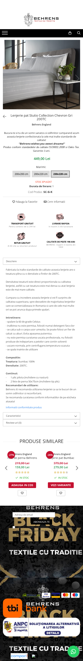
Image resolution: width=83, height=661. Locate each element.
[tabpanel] (41, 74)
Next (77, 78)
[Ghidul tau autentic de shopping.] (19, 656)
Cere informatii (56, 201)
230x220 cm (60, 174)
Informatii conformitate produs (24, 407)
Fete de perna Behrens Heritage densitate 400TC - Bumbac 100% (22, 458)
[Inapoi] (3, 116)
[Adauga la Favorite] (22, 493)
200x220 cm (40, 174)
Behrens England (41, 124)
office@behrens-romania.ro (43, 576)
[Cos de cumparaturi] (70, 33)
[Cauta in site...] (79, 33)
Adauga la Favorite (26, 201)
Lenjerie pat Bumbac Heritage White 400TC (61, 458)
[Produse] (5, 34)
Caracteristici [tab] (13, 415)
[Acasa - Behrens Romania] (41, 19)
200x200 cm (21, 174)
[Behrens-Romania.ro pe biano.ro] (52, 656)
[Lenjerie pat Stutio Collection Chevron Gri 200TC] (41, 74)
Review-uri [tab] (13, 422)
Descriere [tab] (11, 261)
